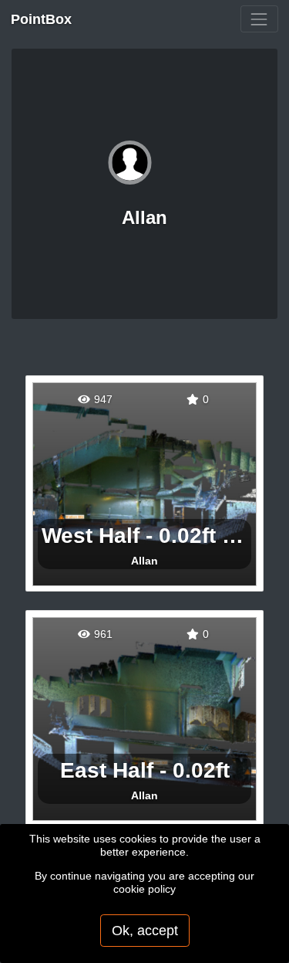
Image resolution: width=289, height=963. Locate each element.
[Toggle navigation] (259, 18)
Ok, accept (145, 930)
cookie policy (144, 889)
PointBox (41, 19)
